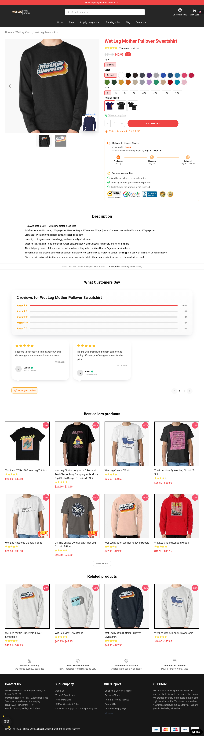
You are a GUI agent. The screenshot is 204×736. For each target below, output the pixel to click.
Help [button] (198, 732)
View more (102, 563)
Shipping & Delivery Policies (118, 690)
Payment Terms (112, 695)
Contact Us (110, 704)
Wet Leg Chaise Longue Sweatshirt (173, 633)
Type (107, 59)
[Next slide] (94, 86)
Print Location (112, 98)
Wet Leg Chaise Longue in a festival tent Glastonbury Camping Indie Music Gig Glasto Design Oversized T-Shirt (76, 474)
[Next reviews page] (190, 391)
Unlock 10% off (6, 722)
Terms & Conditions (65, 695)
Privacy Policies (63, 699)
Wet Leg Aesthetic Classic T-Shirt (23, 542)
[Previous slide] (10, 86)
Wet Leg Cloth (23, 32)
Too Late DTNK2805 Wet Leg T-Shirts (26, 470)
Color (107, 70)
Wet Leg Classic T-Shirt (117, 470)
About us (59, 690)
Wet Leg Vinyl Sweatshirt (69, 633)
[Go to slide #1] (44, 141)
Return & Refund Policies (117, 699)
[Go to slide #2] (60, 141)
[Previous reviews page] (174, 391)
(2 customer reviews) (129, 48)
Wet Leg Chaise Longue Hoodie (171, 542)
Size (107, 87)
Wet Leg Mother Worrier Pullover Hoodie (127, 542)
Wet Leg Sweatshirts (46, 32)
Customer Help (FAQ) (115, 708)
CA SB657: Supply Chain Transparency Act (76, 708)
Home (8, 32)
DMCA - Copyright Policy (67, 704)
